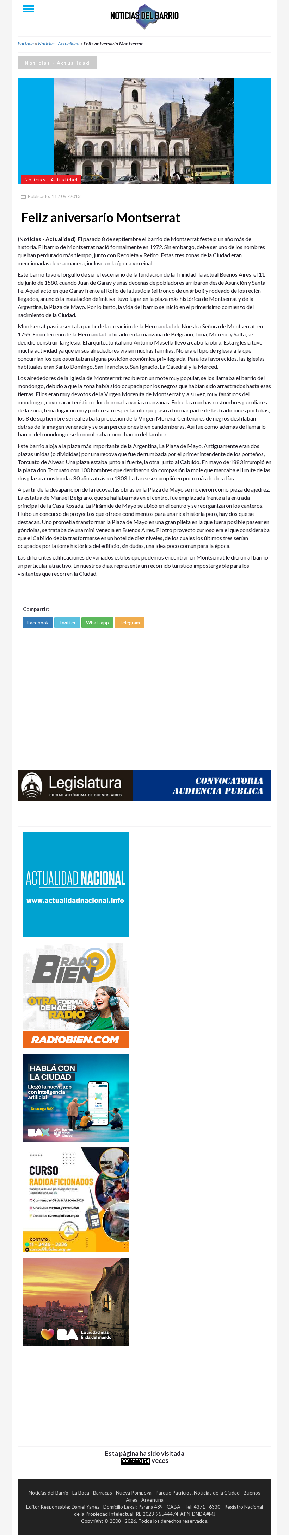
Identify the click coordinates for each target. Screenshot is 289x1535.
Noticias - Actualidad (58, 43)
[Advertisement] (144, 699)
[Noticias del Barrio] (144, 16)
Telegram (129, 622)
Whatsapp (97, 622)
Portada (26, 43)
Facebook (38, 622)
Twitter (67, 622)
